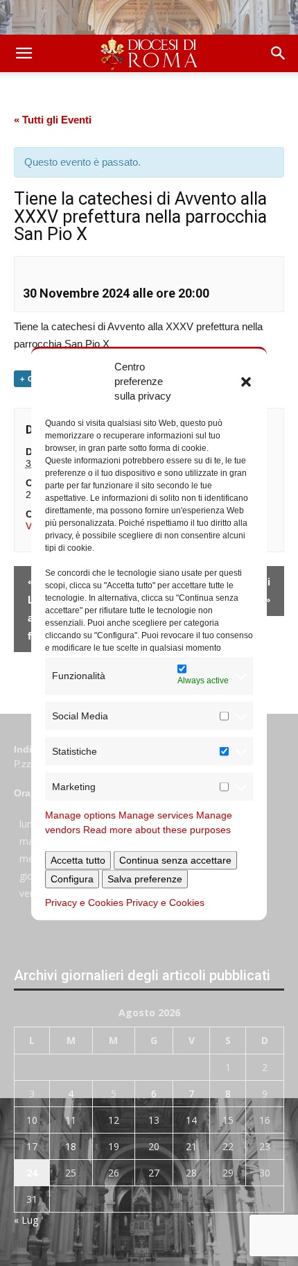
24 (31, 1172)
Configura (72, 878)
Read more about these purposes (157, 829)
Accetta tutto (78, 859)
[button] (246, 381)
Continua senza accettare (175, 859)
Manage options (80, 814)
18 (70, 1146)
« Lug (26, 1219)
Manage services (156, 814)
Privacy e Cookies (84, 901)
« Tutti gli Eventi (52, 120)
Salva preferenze (144, 878)
